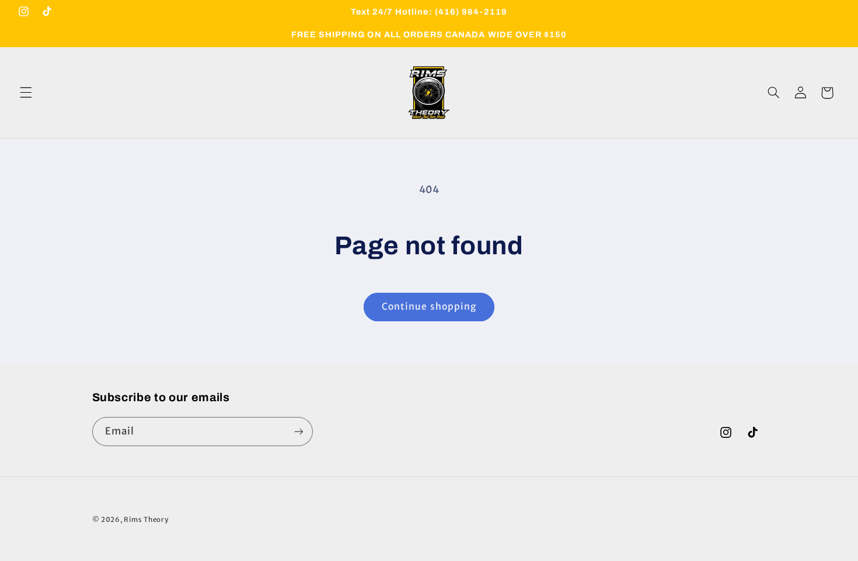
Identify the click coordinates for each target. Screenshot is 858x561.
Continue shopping (429, 306)
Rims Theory (146, 520)
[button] (25, 92)
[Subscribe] (298, 431)
